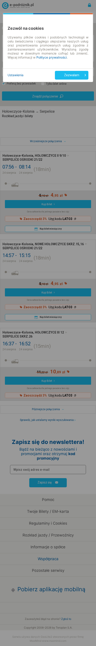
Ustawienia (15, 75)
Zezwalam (71, 75)
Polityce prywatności (51, 57)
